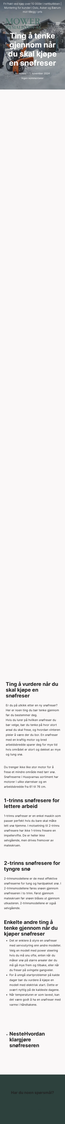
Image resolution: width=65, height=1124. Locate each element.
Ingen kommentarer (32, 78)
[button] (58, 23)
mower (22, 73)
